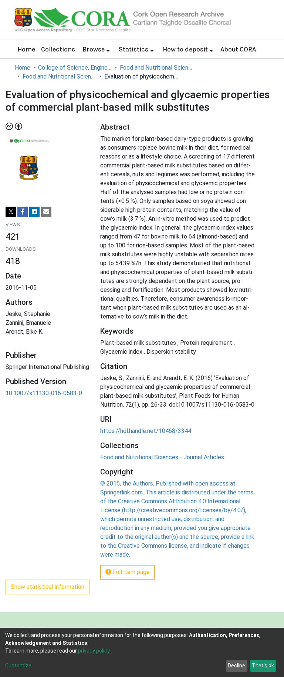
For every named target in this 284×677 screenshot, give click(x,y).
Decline (236, 665)
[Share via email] (46, 212)
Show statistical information (47, 586)
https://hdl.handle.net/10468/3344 (145, 430)
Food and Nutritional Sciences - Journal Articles (60, 76)
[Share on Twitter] (11, 212)
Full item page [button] (130, 572)
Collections (58, 49)
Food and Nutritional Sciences (157, 67)
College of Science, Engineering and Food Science (75, 67)
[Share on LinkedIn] (34, 212)
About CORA (238, 49)
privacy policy (93, 651)
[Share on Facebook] (22, 212)
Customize (18, 665)
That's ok (263, 665)
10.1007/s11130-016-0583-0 (44, 393)
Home (26, 49)
